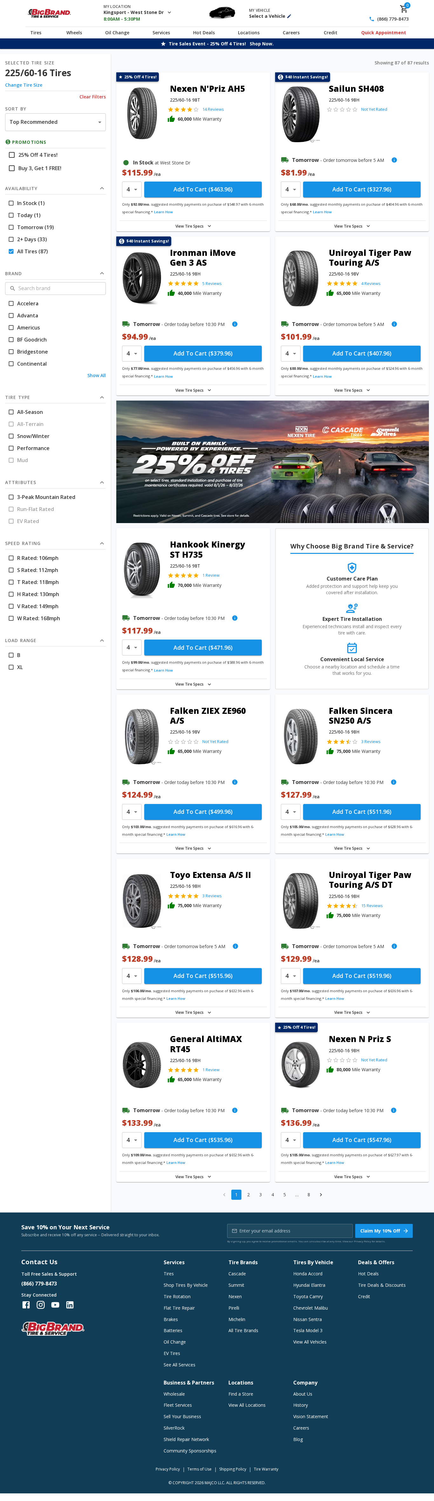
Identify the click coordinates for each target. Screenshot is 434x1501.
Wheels (74, 33)
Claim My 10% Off (380, 1231)
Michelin (236, 1319)
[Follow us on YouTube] (55, 1305)
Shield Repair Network (186, 1439)
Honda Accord (307, 1274)
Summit (236, 1285)
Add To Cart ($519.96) (361, 976)
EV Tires (172, 1353)
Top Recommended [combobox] (34, 121)
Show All (96, 375)
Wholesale (174, 1394)
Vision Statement (310, 1416)
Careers (291, 33)
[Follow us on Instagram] (40, 1305)
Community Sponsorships (190, 1451)
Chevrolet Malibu (310, 1308)
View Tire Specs (189, 226)
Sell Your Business (182, 1416)
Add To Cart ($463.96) (203, 189)
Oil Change (117, 33)
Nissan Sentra (307, 1319)
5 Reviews (212, 283)
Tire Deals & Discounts (382, 1285)
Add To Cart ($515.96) (203, 976)
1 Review (211, 575)
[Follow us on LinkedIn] (70, 1305)
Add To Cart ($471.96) (203, 647)
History (300, 1405)
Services (161, 33)
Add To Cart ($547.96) (361, 1140)
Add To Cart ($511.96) (361, 811)
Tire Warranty (266, 1469)
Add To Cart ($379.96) (203, 353)
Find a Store (240, 1394)
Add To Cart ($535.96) (203, 1140)
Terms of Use (199, 1469)
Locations (249, 33)
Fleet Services (178, 1405)
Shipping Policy (232, 1469)
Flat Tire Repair (179, 1308)
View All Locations (247, 1405)
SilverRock (174, 1428)
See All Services (179, 1365)
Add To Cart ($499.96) (203, 811)
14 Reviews (213, 109)
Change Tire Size (23, 85)
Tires (35, 33)
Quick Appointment (383, 33)
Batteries (173, 1330)
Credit (330, 33)
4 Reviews (371, 283)
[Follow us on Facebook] (26, 1305)
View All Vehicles (310, 1342)
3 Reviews (371, 741)
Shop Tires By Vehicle (186, 1285)
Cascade (237, 1274)
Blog (298, 1439)
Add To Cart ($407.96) (361, 353)
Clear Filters (92, 97)
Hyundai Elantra (309, 1285)
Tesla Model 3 (307, 1330)
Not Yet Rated (374, 109)
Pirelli (233, 1308)
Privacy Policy (362, 1241)
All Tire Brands (243, 1330)
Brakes (171, 1319)
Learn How (163, 211)
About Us (302, 1394)
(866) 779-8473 (393, 19)
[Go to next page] (321, 1195)
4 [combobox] (128, 189)
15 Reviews (372, 905)
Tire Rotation (177, 1296)
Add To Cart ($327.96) (361, 189)
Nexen (235, 1296)
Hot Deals (204, 33)
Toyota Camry (308, 1296)
